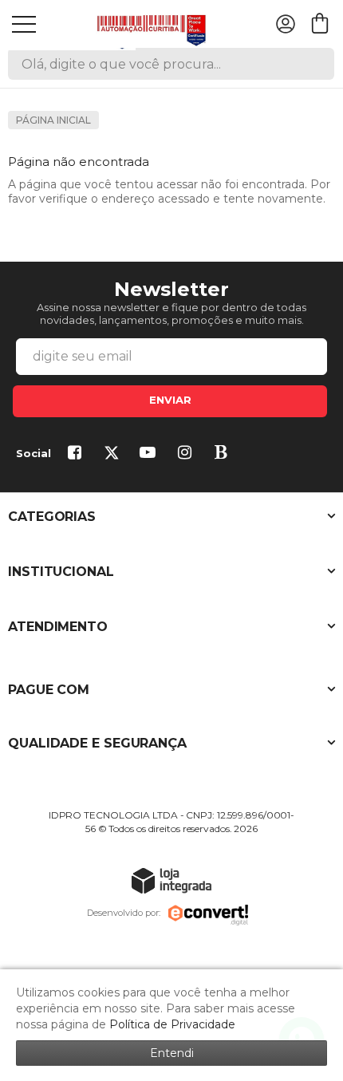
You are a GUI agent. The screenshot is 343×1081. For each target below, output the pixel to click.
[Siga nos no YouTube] (150, 454)
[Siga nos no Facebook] (77, 454)
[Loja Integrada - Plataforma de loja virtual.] (171, 880)
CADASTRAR (170, 401)
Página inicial (53, 120)
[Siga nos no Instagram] (187, 454)
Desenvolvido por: (123, 912)
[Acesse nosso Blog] (224, 454)
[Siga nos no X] (114, 454)
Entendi (172, 1053)
